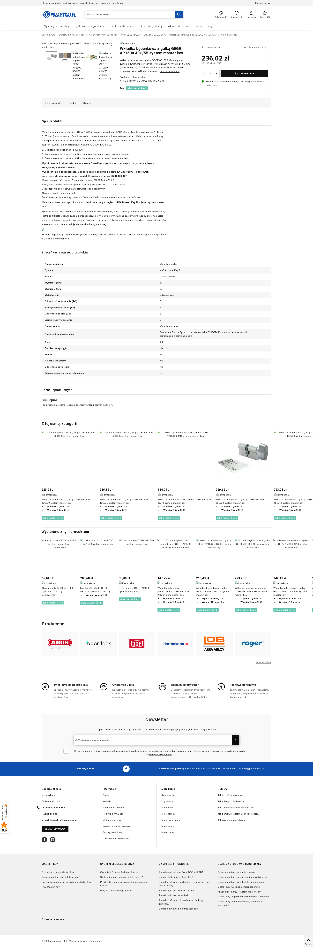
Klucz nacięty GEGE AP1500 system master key (134, 590)
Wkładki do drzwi (178, 26)
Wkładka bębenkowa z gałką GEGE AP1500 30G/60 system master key (240, 501)
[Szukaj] (179, 14)
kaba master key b (137, 88)
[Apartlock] (98, 644)
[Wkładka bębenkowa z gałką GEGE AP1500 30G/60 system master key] (243, 458)
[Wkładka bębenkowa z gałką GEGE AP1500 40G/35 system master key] (214, 557)
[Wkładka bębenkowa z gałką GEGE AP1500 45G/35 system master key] (127, 458)
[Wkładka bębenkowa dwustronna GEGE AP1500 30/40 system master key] (185, 458)
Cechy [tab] (72, 103)
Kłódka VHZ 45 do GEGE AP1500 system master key (95, 590)
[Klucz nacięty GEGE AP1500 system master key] (137, 557)
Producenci (54, 623)
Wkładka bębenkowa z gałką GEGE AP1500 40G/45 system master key (251, 591)
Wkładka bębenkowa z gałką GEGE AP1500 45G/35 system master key (124, 501)
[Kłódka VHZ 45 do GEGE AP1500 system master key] (98, 557)
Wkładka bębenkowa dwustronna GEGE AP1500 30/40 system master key (184, 501)
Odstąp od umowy (55, 829)
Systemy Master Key (56, 26)
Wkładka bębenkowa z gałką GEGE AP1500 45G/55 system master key (290, 591)
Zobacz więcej (264, 662)
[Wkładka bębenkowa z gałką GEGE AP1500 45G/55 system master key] (291, 557)
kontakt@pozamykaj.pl (251, 768)
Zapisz (235, 740)
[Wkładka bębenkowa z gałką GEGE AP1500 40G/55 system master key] (110, 44)
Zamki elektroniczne (122, 26)
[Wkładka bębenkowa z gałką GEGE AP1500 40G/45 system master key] (253, 557)
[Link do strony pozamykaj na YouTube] (52, 839)
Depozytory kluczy (151, 26)
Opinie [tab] (87, 103)
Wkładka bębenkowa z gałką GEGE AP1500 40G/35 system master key (213, 591)
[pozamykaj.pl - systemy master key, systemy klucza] (59, 14)
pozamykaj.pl (57, 941)
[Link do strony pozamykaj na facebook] (126, 768)
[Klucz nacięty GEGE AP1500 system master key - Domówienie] (60, 557)
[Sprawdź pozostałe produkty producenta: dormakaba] (127, 44)
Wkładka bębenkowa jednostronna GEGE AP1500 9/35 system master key (173, 591)
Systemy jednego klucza (89, 26)
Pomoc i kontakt (263, 3)
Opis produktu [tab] (53, 103)
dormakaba (139, 77)
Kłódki (198, 26)
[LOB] (214, 644)
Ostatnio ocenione (53, 919)
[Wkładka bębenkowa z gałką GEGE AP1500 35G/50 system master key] (69, 458)
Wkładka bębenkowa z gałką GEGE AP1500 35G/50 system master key (66, 501)
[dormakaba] (175, 644)
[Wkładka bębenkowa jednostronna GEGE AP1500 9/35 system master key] (175, 557)
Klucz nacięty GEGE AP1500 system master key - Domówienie (57, 591)
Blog (210, 26)
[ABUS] (60, 644)
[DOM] (137, 644)
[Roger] (253, 644)
